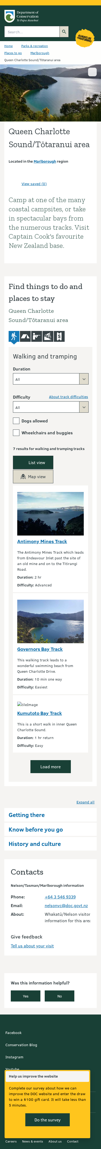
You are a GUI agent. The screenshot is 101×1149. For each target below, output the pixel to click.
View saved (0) (34, 183)
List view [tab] (37, 462)
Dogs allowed (35, 421)
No (59, 996)
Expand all (85, 802)
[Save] (15, 183)
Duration (21, 369)
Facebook (13, 1032)
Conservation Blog (21, 1044)
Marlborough (39, 53)
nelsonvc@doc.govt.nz (66, 905)
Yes (26, 996)
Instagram (14, 1056)
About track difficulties (68, 396)
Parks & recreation (34, 46)
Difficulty (21, 397)
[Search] (64, 31)
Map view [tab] (37, 476)
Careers (11, 1141)
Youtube (12, 1069)
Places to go (13, 53)
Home (8, 46)
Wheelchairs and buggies (47, 432)
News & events (32, 1141)
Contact (72, 1141)
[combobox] (51, 379)
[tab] (14, 338)
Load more (50, 766)
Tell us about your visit (32, 945)
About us (55, 1141)
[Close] (85, 1076)
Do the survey (47, 1119)
